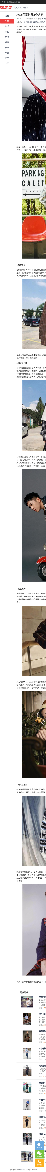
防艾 (7, 58)
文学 (7, 63)
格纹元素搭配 (32, 22)
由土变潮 (39, 22)
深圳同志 (22, 1169)
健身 (7, 42)
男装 (26, 8)
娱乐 (7, 26)
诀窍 (43, 22)
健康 (7, 48)
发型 (7, 32)
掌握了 (26, 22)
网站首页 (18, 8)
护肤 (7, 37)
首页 (7, 16)
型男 (7, 53)
